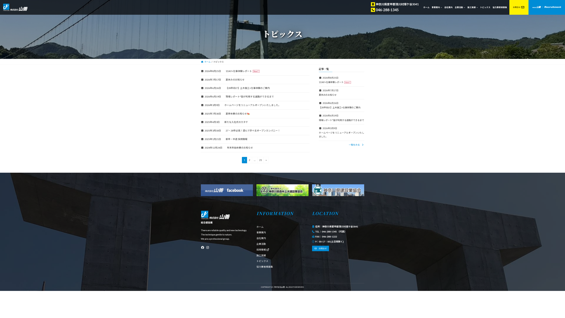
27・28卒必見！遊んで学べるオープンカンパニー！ (253, 130)
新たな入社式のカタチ (236, 122)
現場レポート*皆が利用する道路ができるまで (250, 96)
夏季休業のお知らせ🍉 (238, 113)
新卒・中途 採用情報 (236, 139)
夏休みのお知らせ (235, 79)
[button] (356, 144)
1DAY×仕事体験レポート (239, 71)
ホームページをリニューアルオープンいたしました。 (252, 105)
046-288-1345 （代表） (334, 231)
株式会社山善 (279, 287)
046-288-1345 (387, 10)
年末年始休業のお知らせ (240, 147)
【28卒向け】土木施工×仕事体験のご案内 (248, 88)
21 (260, 160)
